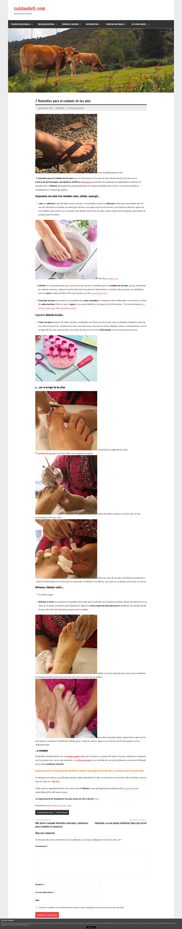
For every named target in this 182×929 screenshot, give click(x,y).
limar (69, 805)
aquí (85, 293)
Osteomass (85, 182)
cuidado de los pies (58, 805)
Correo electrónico (45, 892)
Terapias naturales (115, 24)
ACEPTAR (91, 927)
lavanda (63, 308)
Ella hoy (55, 781)
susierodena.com (99, 293)
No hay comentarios (75, 108)
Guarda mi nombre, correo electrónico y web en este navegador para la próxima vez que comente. (81, 907)
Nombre (39, 884)
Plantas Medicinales (21, 24)
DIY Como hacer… (139, 24)
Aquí (97, 798)
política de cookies (170, 923)
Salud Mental (61, 812)
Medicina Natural (46, 24)
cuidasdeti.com (29, 8)
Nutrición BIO (92, 24)
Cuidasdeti (60, 108)
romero (72, 308)
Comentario (41, 846)
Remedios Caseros (70, 24)
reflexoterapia (83, 760)
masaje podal (72, 756)
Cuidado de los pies (45, 812)
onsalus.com (112, 278)
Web (37, 900)
